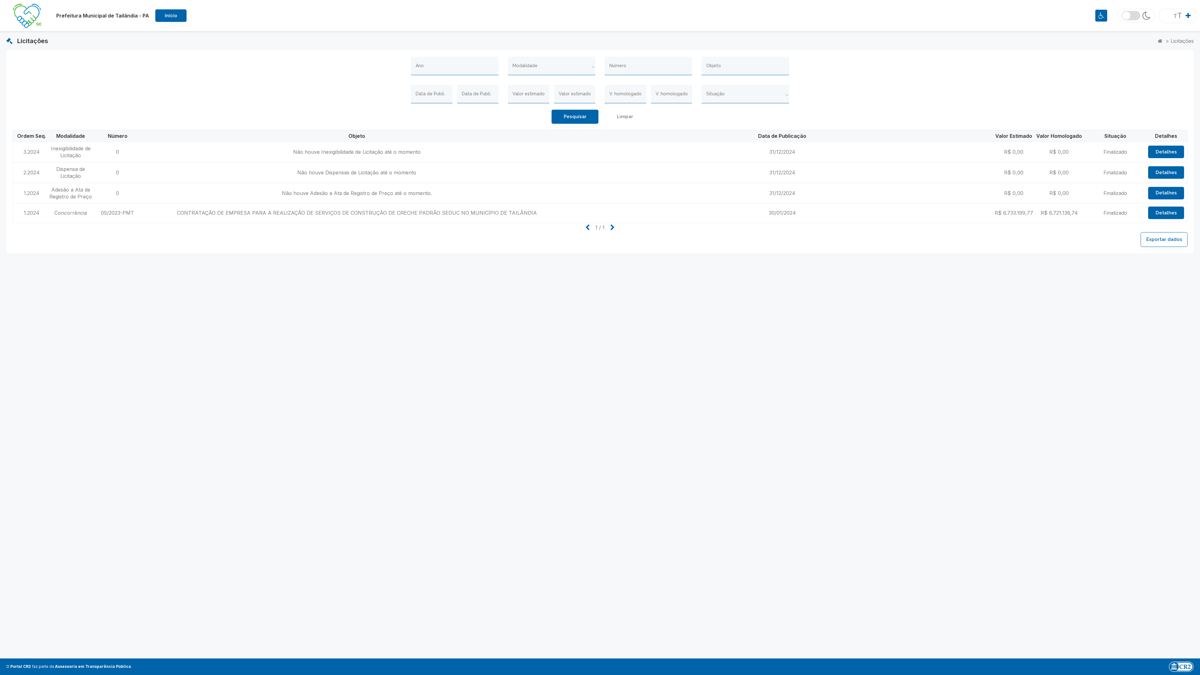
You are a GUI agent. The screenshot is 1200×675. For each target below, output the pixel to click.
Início (171, 15)
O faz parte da (68, 666)
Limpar (625, 116)
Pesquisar (575, 116)
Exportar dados (1164, 239)
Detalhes (1166, 152)
